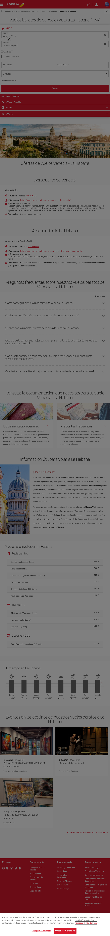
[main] (55, 924)
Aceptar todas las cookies (65, 930)
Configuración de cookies (41, 930)
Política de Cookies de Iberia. (86, 923)
